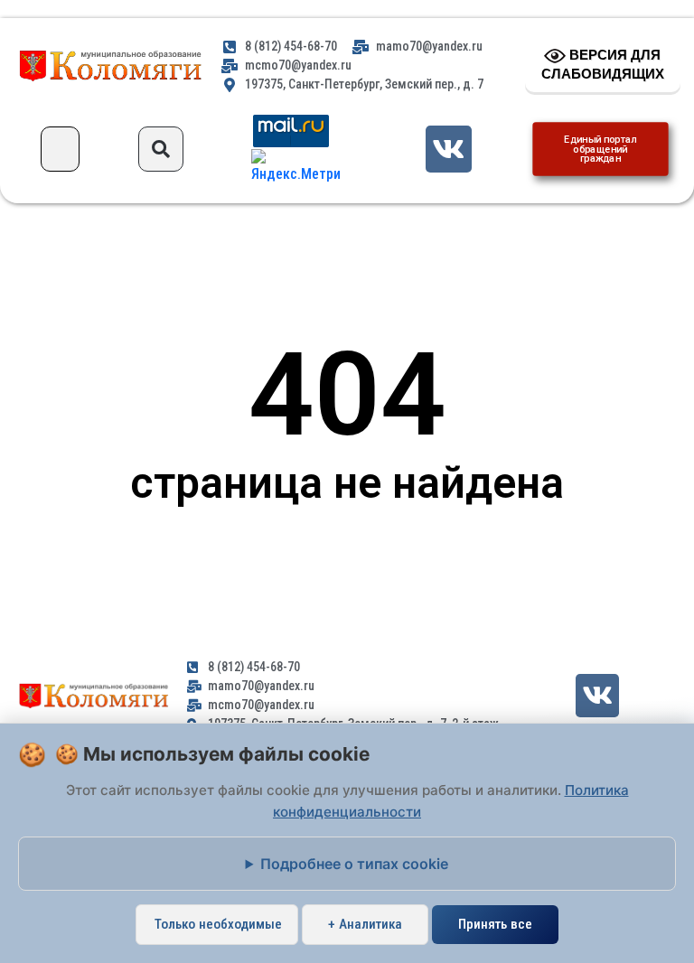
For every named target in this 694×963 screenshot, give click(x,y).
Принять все (495, 924)
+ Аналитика (365, 924)
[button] (60, 149)
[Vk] (449, 149)
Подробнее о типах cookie (354, 864)
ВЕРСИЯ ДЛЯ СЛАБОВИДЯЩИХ (602, 64)
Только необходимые (218, 924)
